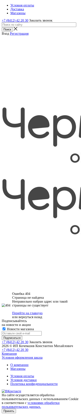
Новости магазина (20, 329)
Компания (9, 353)
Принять (8, 411)
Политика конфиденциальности (34, 384)
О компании (19, 365)
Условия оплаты (22, 376)
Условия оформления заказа (22, 357)
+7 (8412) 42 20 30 (15, 20)
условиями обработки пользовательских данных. (31, 405)
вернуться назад (30, 317)
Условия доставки (23, 380)
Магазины (17, 369)
